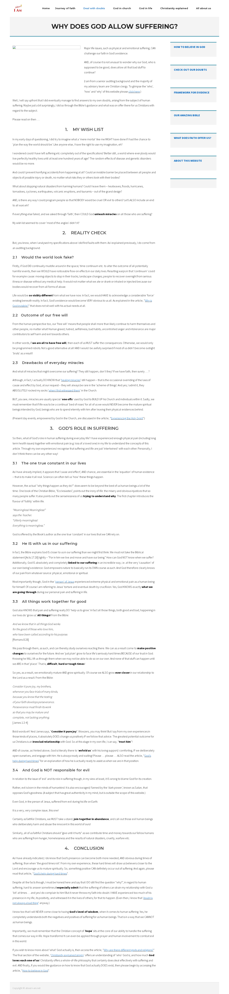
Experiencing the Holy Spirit (127, 418)
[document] (84, 509)
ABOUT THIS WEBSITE (188, 160)
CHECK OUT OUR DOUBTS (190, 69)
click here (134, 91)
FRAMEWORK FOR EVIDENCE (191, 92)
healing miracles (70, 380)
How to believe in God (35, 970)
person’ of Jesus (64, 581)
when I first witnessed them (64, 390)
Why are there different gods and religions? (128, 950)
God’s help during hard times (50, 873)
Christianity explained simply (67, 955)
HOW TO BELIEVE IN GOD (189, 47)
